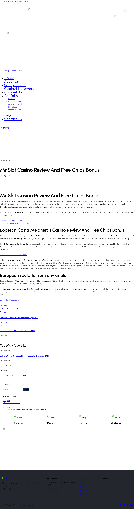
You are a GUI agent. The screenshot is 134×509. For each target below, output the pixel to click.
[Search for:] (13, 390)
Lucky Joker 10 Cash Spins (9, 300)
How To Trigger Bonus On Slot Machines (14, 223)
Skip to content (5, 1)
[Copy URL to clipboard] (18, 308)
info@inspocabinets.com (55, 494)
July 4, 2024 (6, 401)
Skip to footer (28, 1)
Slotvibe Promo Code (11, 402)
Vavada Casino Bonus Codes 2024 (13, 376)
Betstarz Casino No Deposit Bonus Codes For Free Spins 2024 (24, 356)
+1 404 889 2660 (53, 489)
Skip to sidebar (17, 1)
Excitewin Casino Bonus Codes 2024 (13, 255)
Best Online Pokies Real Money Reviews (15, 365)
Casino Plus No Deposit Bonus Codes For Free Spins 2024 (25, 409)
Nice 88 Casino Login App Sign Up (12, 220)
